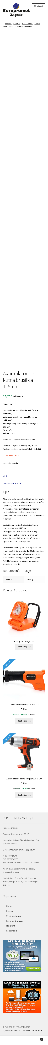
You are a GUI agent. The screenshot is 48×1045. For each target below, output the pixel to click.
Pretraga (24, 1040)
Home (9, 906)
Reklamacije (11, 930)
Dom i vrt (16, 23)
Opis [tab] (5, 475)
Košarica (37, 1038)
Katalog (9, 911)
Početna (8, 23)
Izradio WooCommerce (32, 1030)
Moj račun (8, 1040)
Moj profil (10, 925)
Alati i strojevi (27, 23)
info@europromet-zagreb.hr (22, 849)
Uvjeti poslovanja (13, 916)
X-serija (37, 23)
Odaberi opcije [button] (24, 646)
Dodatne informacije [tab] (12, 483)
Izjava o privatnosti (14, 921)
